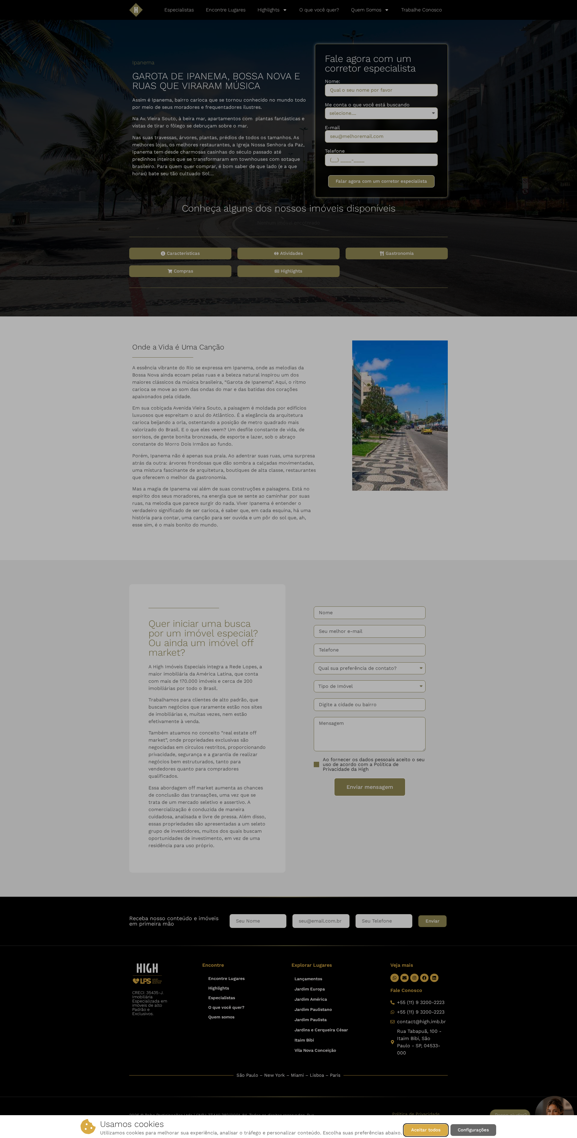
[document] (288, 569)
